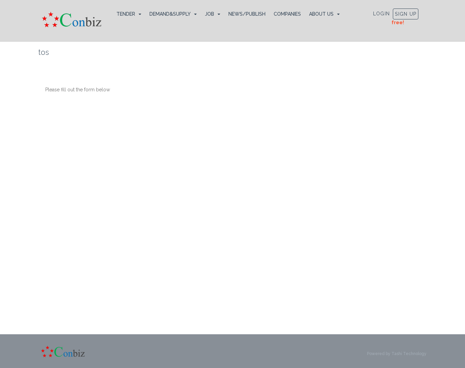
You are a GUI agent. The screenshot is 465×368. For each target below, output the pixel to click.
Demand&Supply (170, 14)
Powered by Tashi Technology (397, 353)
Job (209, 14)
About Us (321, 14)
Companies (287, 14)
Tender (125, 14)
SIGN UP (405, 14)
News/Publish (247, 14)
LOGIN (381, 13)
